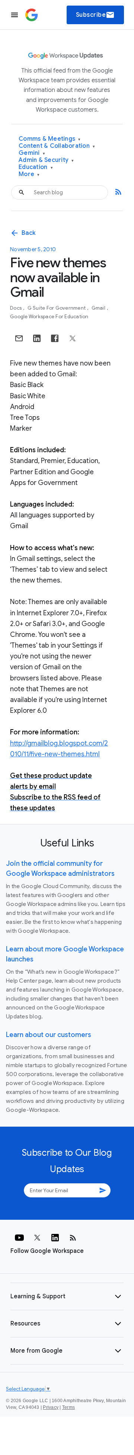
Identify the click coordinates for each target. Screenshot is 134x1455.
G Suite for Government (57, 308)
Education (36, 167)
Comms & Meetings (50, 139)
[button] (67, 1296)
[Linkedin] (55, 1238)
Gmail (99, 308)
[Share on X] (73, 338)
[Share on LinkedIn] (37, 338)
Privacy (50, 1407)
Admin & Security (46, 160)
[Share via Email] (19, 338)
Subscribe (95, 14)
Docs (16, 308)
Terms (68, 1407)
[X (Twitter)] (37, 1238)
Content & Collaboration (57, 146)
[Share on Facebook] (55, 338)
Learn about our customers (48, 1035)
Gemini (32, 153)
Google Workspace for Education (49, 316)
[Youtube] (19, 1238)
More (29, 174)
